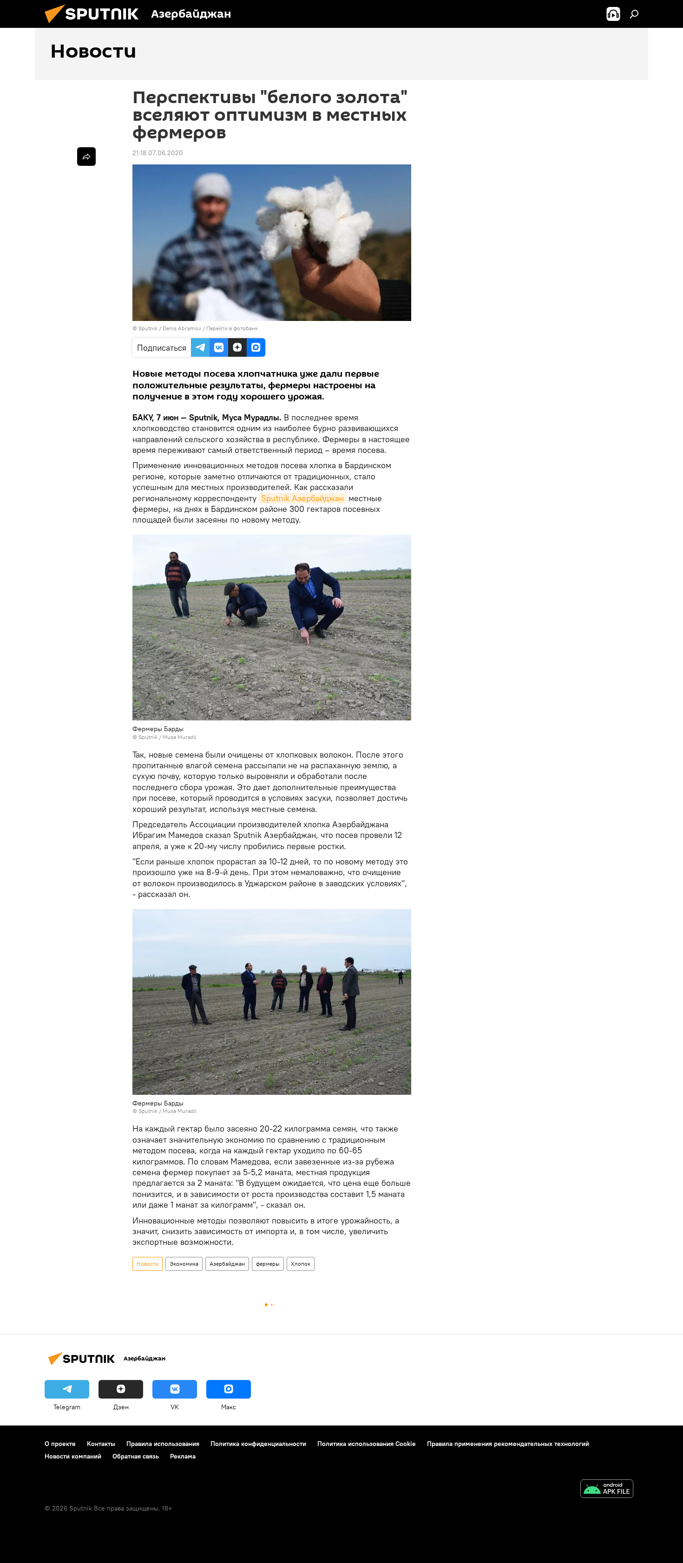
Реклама (183, 1456)
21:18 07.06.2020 (157, 153)
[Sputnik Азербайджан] (95, 25)
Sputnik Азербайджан (302, 498)
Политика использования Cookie (366, 1443)
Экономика (184, 1263)
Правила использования (162, 1443)
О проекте (60, 1443)
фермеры (268, 1263)
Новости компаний (73, 1456)
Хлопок (300, 1263)
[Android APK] (606, 1489)
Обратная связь (135, 1456)
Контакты (101, 1443)
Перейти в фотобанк (232, 328)
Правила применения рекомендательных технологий (508, 1443)
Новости (147, 1263)
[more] (86, 156)
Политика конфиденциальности (258, 1443)
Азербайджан (227, 1263)
